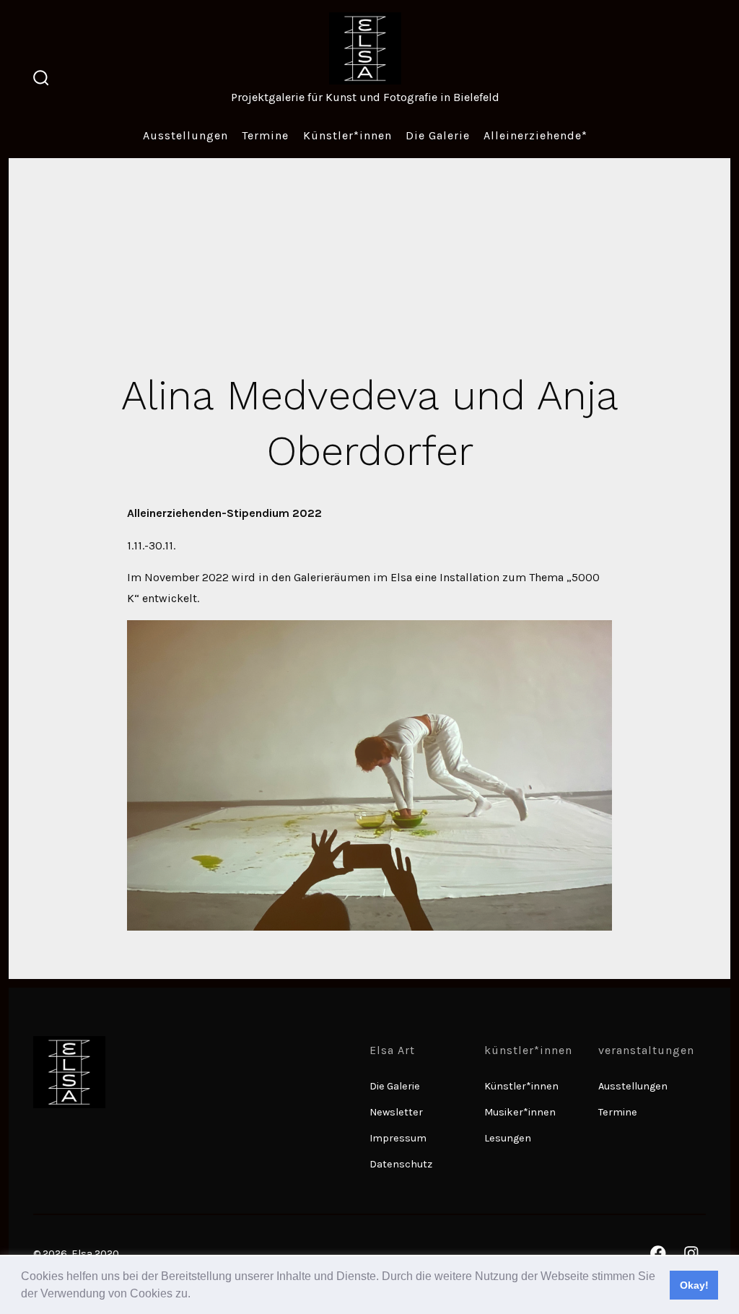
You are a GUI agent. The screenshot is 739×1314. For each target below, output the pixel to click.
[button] (195, 1295)
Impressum (398, 1138)
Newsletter (396, 1112)
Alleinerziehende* (535, 135)
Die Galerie (438, 135)
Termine (265, 135)
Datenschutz (401, 1164)
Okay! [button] (694, 1285)
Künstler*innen (347, 135)
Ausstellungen (185, 135)
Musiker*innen (520, 1112)
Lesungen (507, 1138)
